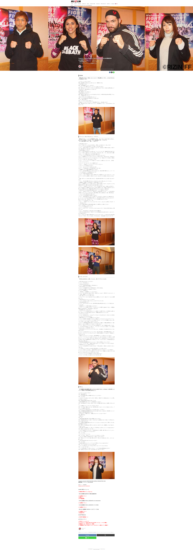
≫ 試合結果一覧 (81, 512)
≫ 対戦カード (80, 497)
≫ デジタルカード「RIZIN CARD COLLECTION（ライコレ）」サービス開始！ (92, 522)
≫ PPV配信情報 (81, 498)
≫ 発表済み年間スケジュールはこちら (85, 491)
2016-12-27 (84, 528)
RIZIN (83, 66)
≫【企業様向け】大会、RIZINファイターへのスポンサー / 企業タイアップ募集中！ (93, 525)
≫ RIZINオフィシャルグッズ (83, 521)
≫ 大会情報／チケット (82, 502)
